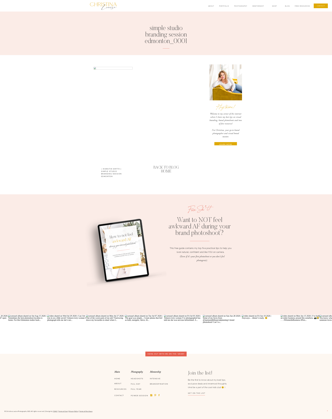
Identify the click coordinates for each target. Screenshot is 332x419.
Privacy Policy (73, 411)
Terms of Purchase (85, 411)
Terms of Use (63, 411)
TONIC (55, 411)
